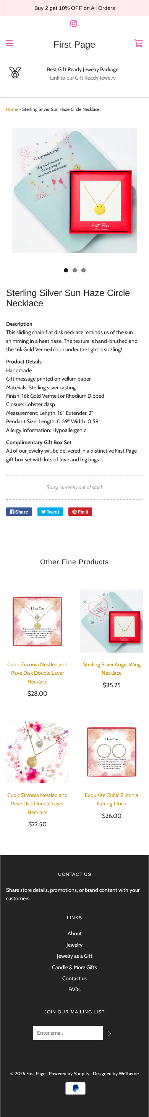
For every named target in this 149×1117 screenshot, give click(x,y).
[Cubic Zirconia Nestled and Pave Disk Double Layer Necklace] (37, 752)
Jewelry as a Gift (74, 955)
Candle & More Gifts (74, 967)
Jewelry (74, 944)
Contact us (74, 978)
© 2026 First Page (27, 1073)
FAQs (74, 989)
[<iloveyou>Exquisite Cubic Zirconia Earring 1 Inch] (111, 752)
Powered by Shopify (69, 1073)
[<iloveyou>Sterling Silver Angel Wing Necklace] (111, 621)
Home (12, 109)
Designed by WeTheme (116, 1073)
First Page (74, 45)
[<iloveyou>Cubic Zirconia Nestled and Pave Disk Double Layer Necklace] (37, 621)
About (75, 933)
